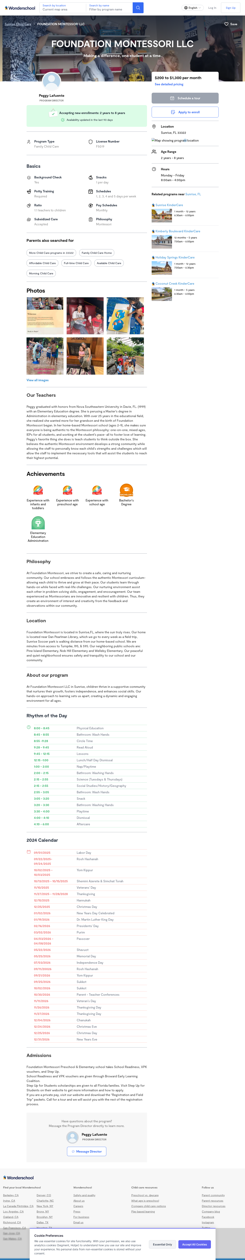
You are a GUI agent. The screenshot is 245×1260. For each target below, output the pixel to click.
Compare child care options (148, 1206)
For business (81, 1217)
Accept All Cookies (194, 1244)
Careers (78, 1206)
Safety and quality (84, 1195)
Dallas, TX (42, 1222)
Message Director (89, 1151)
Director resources (213, 1206)
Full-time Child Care (76, 263)
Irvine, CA (9, 1200)
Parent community (213, 1195)
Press (76, 1211)
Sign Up (231, 7)
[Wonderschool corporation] (122, 1177)
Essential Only (162, 1244)
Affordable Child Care (42, 263)
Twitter (206, 1227)
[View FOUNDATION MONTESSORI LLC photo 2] (85, 315)
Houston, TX (44, 1227)
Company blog (211, 1211)
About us (79, 1200)
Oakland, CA (10, 1217)
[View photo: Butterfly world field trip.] (125, 355)
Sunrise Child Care (18, 24)
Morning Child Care (41, 273)
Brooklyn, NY (45, 1217)
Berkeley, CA (11, 1195)
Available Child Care (109, 263)
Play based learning (143, 1211)
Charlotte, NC (45, 1200)
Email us (78, 1222)
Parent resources (212, 1200)
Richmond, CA (12, 1222)
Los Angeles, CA (13, 1211)
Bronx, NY (43, 1211)
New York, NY (45, 1206)
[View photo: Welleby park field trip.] (45, 355)
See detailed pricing (169, 84)
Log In (212, 7)
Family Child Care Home (97, 252)
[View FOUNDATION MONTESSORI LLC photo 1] (45, 315)
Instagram (208, 1222)
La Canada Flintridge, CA (18, 1206)
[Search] (138, 7)
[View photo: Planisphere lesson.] (125, 315)
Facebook (208, 1217)
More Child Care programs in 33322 (51, 252)
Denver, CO (44, 1195)
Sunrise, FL (193, 194)
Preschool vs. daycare (145, 1195)
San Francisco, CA (14, 1227)
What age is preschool (145, 1200)
